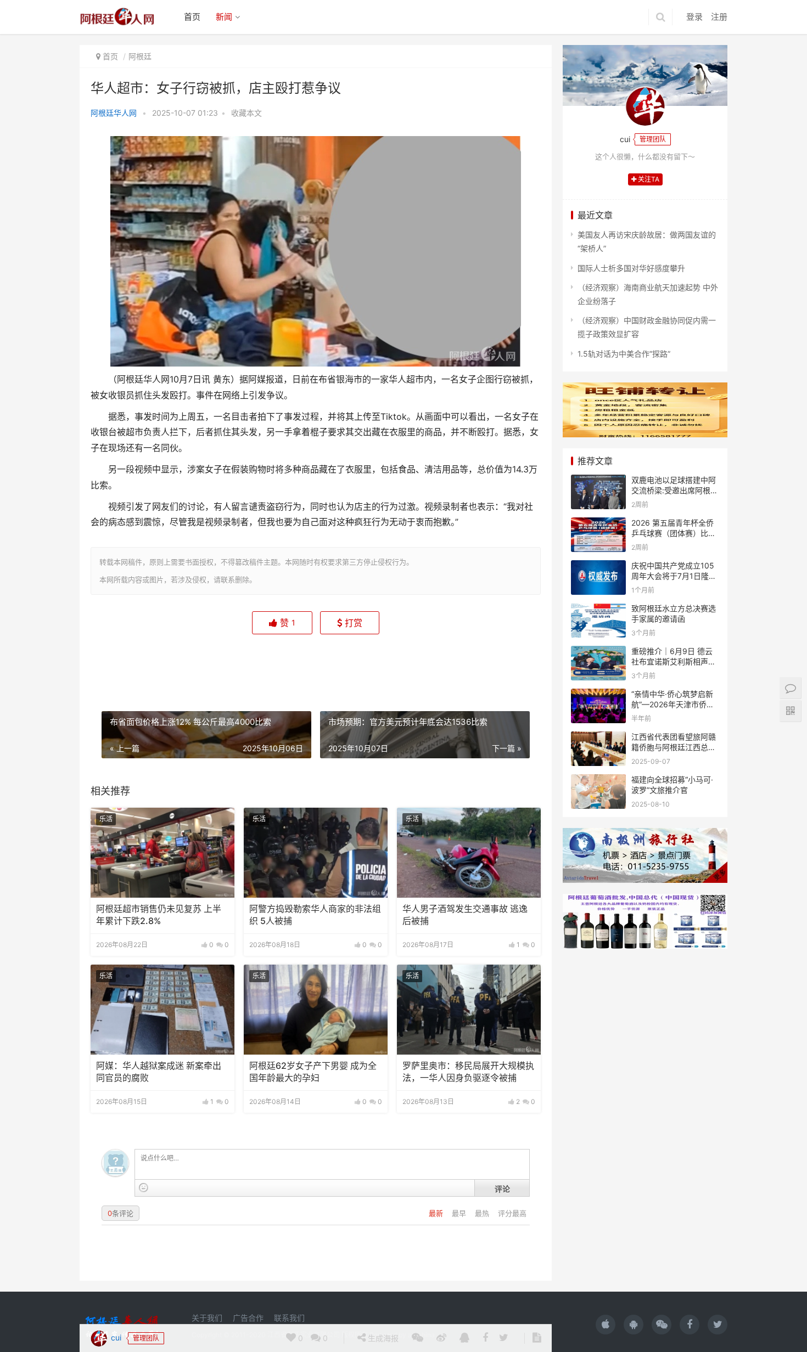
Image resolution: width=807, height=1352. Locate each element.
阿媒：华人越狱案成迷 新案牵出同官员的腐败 (158, 1072)
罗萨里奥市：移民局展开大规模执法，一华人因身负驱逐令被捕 (468, 1072)
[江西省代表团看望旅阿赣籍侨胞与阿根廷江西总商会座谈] (598, 738)
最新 (437, 1213)
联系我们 (289, 1317)
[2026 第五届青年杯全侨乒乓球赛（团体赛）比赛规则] (598, 524)
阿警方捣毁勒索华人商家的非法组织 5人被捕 (315, 915)
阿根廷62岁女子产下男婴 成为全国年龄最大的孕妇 (313, 1072)
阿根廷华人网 (114, 112)
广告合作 (248, 1317)
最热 (483, 1213)
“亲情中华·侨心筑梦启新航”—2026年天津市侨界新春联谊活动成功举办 (672, 704)
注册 (719, 17)
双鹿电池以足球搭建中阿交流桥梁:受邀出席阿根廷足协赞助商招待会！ (674, 490)
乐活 (106, 819)
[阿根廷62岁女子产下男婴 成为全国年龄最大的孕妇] (316, 1010)
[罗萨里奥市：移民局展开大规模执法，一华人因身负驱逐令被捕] (469, 1010)
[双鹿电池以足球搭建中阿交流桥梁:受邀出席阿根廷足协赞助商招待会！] (598, 481)
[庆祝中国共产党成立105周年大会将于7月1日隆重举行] (598, 567)
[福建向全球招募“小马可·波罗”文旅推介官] (598, 781)
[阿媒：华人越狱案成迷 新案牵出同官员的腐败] (162, 1010)
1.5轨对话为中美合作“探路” (624, 353)
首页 (192, 17)
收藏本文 (246, 112)
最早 (460, 1213)
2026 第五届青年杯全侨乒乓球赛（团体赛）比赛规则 (673, 533)
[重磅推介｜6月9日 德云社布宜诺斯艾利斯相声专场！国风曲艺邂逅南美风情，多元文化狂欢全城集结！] (598, 652)
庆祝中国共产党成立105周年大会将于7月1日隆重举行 (673, 576)
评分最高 (512, 1213)
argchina (421, 1335)
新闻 (224, 17)
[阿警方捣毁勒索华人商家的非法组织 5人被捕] (316, 853)
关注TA (647, 179)
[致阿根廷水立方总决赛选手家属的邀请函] (598, 610)
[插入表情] (143, 1187)
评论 (502, 1188)
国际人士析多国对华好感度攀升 (631, 268)
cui (115, 664)
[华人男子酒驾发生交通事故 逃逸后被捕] (469, 853)
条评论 (120, 1213)
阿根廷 (140, 56)
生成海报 (382, 664)
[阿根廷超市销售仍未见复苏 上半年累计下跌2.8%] (162, 853)
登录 (694, 17)
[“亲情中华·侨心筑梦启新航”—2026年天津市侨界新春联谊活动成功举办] (598, 695)
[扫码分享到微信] (417, 665)
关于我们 (207, 1317)
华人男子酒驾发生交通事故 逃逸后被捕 (465, 915)
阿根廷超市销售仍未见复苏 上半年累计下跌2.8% (158, 915)
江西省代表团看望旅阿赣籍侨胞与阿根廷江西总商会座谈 (673, 747)
